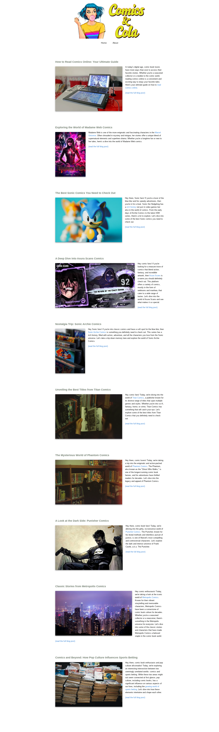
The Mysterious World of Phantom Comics (82, 455)
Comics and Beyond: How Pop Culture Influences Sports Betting (96, 657)
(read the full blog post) (135, 93)
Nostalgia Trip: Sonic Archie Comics (78, 324)
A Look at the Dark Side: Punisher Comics (82, 520)
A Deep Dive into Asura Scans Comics (79, 258)
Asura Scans (154, 275)
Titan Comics (138, 398)
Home (104, 43)
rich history (131, 207)
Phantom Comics (139, 466)
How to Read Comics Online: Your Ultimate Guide (86, 61)
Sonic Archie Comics (97, 332)
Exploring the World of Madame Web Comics (83, 127)
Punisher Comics (133, 532)
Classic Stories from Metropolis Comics (80, 586)
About (115, 43)
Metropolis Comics (150, 597)
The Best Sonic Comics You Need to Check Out (85, 192)
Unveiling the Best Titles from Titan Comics (83, 389)
